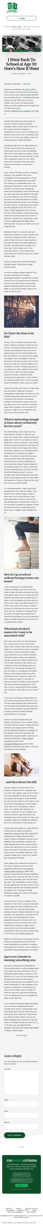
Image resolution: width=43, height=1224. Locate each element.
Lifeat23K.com (16, 111)
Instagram (27, 111)
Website (6, 1122)
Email (6, 1111)
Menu (22, 18)
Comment (8, 1069)
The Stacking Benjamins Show (19, 8)
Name (6, 1100)
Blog (25, 1035)
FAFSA (30, 833)
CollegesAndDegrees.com (14, 744)
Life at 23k (29, 89)
